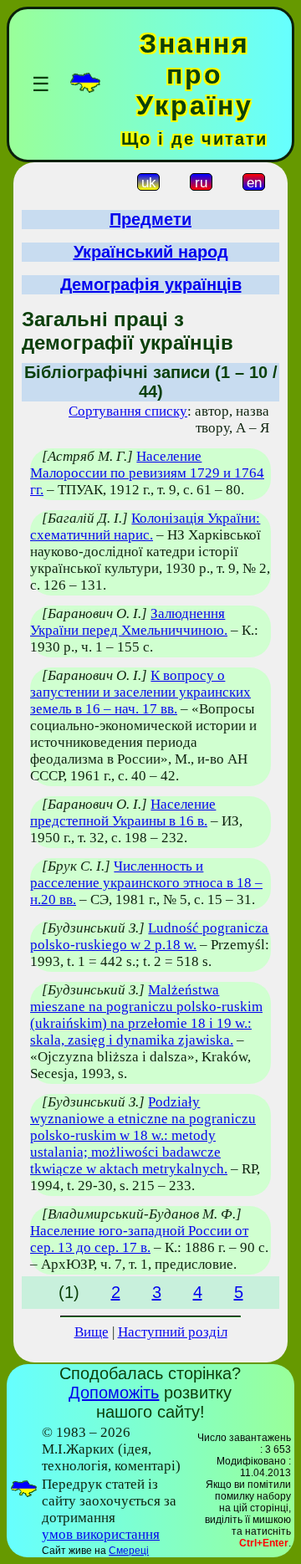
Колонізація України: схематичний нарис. (145, 526)
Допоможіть (114, 1392)
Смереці (129, 1550)
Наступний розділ (172, 1332)
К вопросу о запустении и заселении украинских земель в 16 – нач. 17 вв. (140, 692)
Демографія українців (151, 284)
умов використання (101, 1534)
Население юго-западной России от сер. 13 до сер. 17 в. (139, 1239)
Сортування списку (128, 411)
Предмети (150, 219)
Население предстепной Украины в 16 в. (123, 812)
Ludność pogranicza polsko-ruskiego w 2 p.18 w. (149, 936)
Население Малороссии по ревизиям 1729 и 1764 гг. (147, 473)
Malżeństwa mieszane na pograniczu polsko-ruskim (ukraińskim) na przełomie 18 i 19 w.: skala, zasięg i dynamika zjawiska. (146, 1015)
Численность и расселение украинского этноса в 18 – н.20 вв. (146, 882)
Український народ (151, 252)
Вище (91, 1332)
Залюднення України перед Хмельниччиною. (128, 622)
